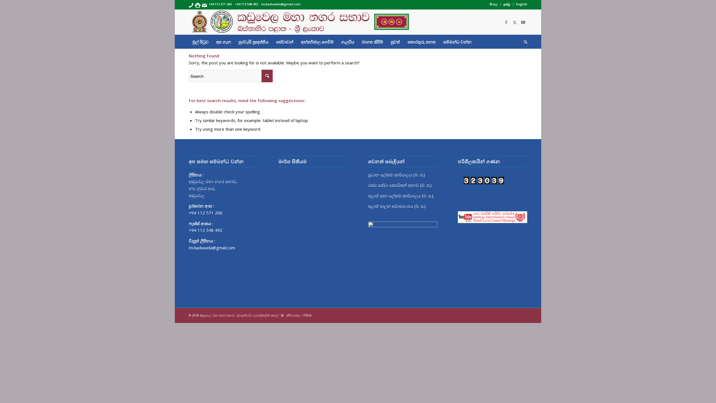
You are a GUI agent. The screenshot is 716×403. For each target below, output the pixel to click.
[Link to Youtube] (523, 22)
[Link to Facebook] (506, 22)
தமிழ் (506, 4)
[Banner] (358, 22)
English (521, 4)
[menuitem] (494, 4)
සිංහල (494, 4)
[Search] (523, 42)
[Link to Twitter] (514, 22)
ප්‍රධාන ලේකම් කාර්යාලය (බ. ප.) (396, 174)
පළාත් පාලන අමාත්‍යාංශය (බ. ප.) (397, 206)
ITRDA (307, 315)
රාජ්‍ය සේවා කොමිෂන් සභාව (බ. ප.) (400, 185)
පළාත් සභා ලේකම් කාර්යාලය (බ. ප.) (400, 195)
